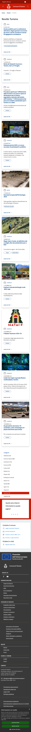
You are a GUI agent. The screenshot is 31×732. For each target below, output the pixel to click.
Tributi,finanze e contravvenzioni (14, 631)
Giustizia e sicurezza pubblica (13, 629)
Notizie (8, 190)
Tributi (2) (6, 490)
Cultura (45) (7, 468)
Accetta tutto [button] (15, 722)
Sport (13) (6, 487)
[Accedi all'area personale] (25, 2)
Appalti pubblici (7, 614)
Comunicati (9, 59)
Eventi (5, 661)
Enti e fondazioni (7, 590)
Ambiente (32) (7, 456)
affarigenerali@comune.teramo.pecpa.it (13, 678)
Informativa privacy (8, 706)
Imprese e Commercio (8, 612)
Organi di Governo (8, 583)
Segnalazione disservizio (9, 689)
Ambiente (8, 633)
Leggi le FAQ (6, 692)
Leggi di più (3, 719)
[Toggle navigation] (3, 6)
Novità (8, 13)
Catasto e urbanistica (8, 617)
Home (3, 13)
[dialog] (15, 720)
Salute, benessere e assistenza (14, 636)
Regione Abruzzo (6, 2)
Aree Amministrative (8, 586)
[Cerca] (28, 6)
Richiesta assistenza (8, 694)
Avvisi (8, 24)
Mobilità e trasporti (8, 619)
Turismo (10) (7, 493)
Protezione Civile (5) (9, 477)
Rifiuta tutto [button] (15, 726)
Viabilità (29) (7, 496)
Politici (5, 593)
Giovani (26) (7, 474)
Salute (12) (6, 480)
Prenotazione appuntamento (10, 687)
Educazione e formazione (12, 626)
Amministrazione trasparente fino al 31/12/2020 (16, 704)
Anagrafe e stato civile (9, 605)
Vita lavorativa (7, 610)
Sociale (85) (7, 484)
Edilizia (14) (7, 471)
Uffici (4, 588)
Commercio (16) (8, 462)
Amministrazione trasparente (11, 701)
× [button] (29, 709)
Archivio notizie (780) (9, 459)
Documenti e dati (7, 598)
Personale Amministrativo (10, 595)
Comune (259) (7, 465)
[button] (15, 729)
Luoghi (5, 659)
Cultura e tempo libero (9, 607)
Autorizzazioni (9, 638)
